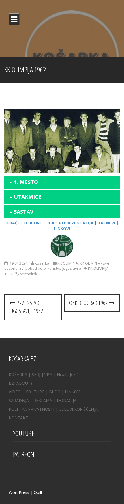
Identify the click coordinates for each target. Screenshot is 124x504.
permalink (28, 273)
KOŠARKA (18, 374)
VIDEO (15, 392)
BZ (11, 383)
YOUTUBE (34, 392)
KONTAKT (18, 418)
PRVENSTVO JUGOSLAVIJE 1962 (26, 307)
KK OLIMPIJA (67, 263)
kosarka (42, 263)
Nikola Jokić (67, 374)
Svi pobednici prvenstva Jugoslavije (50, 268)
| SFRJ (34, 374)
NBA (48, 374)
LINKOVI (73, 392)
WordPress (19, 492)
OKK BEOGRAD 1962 (89, 303)
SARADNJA (19, 400)
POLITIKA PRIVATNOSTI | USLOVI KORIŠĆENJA (53, 409)
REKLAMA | (45, 400)
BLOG (54, 392)
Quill (38, 492)
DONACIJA (66, 400)
